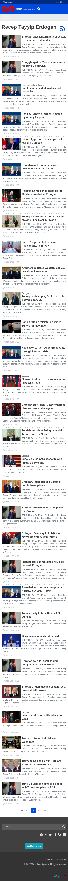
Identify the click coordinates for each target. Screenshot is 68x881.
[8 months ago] (11, 409)
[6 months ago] (11, 221)
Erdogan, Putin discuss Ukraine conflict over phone (41, 484)
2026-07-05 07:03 (12, 57)
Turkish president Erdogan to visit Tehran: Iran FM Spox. (42, 432)
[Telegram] (41, 834)
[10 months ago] (11, 640)
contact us (61, 859)
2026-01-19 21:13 (12, 399)
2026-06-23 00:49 (12, 108)
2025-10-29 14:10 (12, 607)
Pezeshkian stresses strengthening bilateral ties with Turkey (43, 589)
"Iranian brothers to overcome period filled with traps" (44, 381)
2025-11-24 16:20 (12, 527)
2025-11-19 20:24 (12, 582)
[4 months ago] (11, 144)
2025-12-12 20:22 (12, 425)
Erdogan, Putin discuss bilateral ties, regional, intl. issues (44, 688)
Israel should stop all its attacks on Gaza (42, 717)
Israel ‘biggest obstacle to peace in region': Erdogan (42, 141)
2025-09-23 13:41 (12, 804)
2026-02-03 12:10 (12, 262)
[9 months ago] (11, 538)
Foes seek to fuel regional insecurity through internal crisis (43, 349)
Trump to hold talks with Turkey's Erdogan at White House (41, 763)
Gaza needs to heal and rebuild (40, 636)
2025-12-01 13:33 (12, 450)
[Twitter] (51, 834)
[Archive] (64, 834)
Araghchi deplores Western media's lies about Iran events (43, 270)
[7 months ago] (11, 352)
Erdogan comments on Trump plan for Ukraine (43, 509)
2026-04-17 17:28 (12, 159)
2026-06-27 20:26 (12, 79)
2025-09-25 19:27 (12, 755)
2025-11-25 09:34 (12, 502)
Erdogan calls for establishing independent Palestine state (40, 663)
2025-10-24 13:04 (12, 630)
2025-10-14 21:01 (12, 681)
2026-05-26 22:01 (12, 134)
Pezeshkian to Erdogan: (33, 85)
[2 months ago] (11, 90)
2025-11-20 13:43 (12, 556)
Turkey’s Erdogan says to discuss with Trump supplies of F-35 (42, 785)
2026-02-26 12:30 (12, 211)
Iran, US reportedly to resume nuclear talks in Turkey (39, 244)
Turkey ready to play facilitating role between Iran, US (43, 298)
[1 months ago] (11, 41)
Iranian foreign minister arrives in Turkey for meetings (41, 324)
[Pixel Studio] (63, 876)
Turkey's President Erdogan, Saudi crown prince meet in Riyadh (43, 218)
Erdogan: (26, 293)
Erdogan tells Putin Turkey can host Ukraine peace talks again (43, 406)
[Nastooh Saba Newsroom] (55, 876)
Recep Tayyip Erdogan (29, 27)
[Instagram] (46, 834)
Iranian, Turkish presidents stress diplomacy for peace (42, 115)
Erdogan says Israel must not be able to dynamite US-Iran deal (44, 38)
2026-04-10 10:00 (12, 185)
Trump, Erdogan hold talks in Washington (39, 740)
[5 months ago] (11, 195)
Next (45, 810)
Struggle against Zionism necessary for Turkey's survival (43, 64)
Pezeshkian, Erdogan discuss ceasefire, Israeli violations (40, 167)
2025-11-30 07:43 (12, 476)
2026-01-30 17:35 (12, 288)
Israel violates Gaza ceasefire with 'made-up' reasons (42, 461)
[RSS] (62, 28)
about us (49, 859)
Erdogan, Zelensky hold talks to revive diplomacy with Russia (41, 535)
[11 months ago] (11, 788)
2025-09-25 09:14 (12, 778)
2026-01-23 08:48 (12, 370)
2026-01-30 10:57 (12, 342)
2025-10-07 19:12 (12, 707)
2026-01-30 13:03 (12, 316)
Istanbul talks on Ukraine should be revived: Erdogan (43, 563)
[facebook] (55, 834)
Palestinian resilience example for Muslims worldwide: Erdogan (42, 193)
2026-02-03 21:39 (12, 236)
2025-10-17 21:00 (12, 655)
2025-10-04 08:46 (12, 732)
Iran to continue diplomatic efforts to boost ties (43, 90)
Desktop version (34, 846)
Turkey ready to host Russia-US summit (41, 615)
